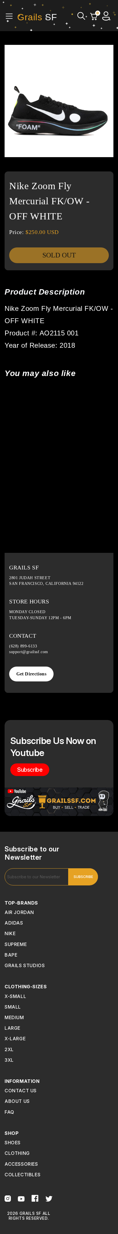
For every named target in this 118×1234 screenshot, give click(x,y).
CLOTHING (17, 1153)
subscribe (29, 769)
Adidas (14, 923)
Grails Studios (25, 965)
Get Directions (31, 673)
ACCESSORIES (21, 1164)
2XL (9, 1049)
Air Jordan (19, 912)
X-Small (15, 996)
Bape (11, 955)
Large (12, 1028)
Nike (10, 933)
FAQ (9, 1112)
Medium (14, 1017)
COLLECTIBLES (22, 1174)
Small (13, 1007)
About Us (17, 1101)
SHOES (13, 1142)
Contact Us (21, 1090)
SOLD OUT (59, 255)
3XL (9, 1060)
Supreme (16, 944)
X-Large (15, 1038)
